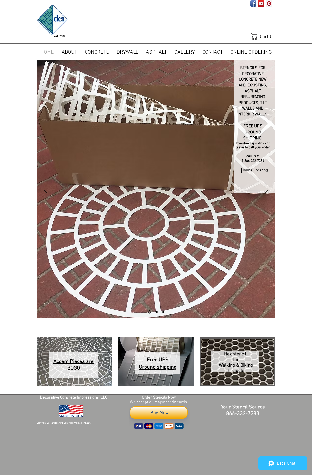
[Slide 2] (163, 312)
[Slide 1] (157, 312)
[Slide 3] (149, 312)
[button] (263, 36)
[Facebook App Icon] (253, 3)
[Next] (267, 189)
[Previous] (44, 189)
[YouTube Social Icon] (261, 3)
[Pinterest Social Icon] (269, 3)
